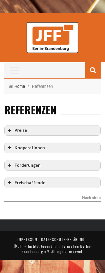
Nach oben (91, 198)
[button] (52, 130)
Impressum (27, 239)
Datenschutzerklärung (63, 239)
